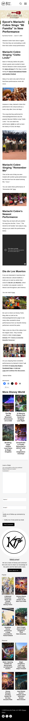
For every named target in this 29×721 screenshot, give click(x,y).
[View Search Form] (21, 4)
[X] (7, 716)
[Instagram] (10, 716)
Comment (5, 471)
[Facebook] (3, 716)
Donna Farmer (8, 35)
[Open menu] (25, 4)
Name (5, 499)
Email (5, 507)
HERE (13, 124)
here (14, 189)
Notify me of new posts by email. (14, 520)
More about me (13, 570)
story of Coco (9, 69)
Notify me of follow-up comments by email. (14, 515)
